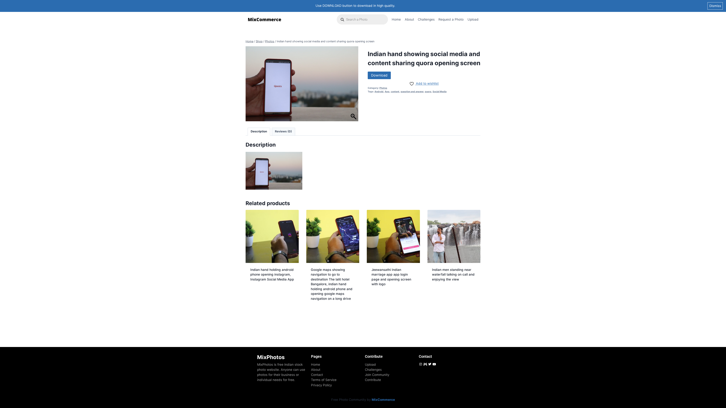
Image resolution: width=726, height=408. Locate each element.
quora (428, 91)
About (409, 19)
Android (379, 91)
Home (396, 19)
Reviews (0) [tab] (283, 131)
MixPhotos (271, 357)
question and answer (412, 91)
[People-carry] (425, 364)
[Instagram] (420, 364)
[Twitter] (429, 364)
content (395, 91)
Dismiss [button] (715, 6)
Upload (473, 19)
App (387, 91)
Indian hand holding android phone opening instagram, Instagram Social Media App (272, 274)
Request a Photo (451, 19)
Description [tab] (259, 131)
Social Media (440, 91)
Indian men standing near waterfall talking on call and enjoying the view (453, 274)
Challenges (426, 19)
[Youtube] (434, 364)
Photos (383, 88)
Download (379, 75)
